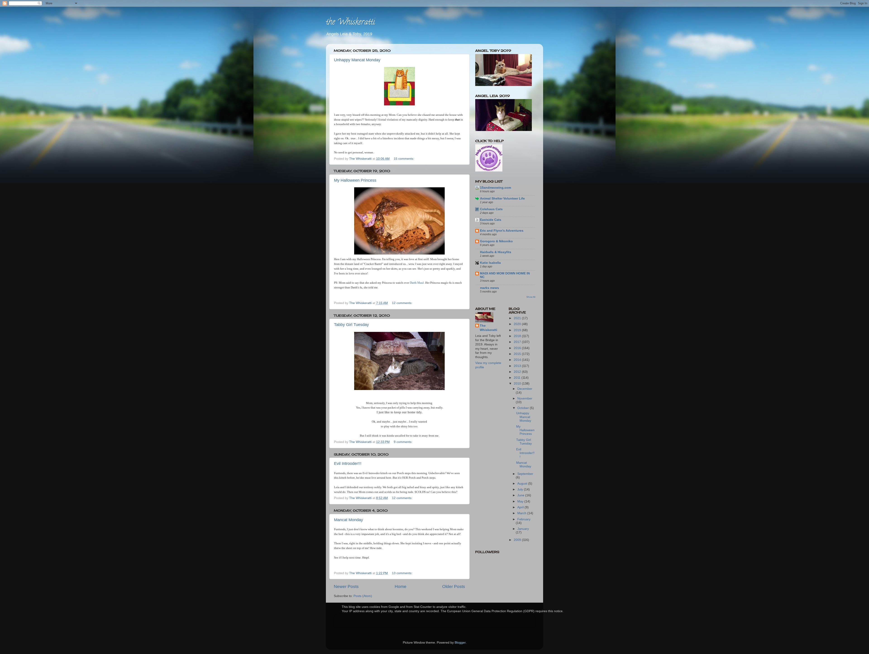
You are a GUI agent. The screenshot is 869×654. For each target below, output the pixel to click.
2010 (518, 383)
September (525, 474)
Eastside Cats (490, 219)
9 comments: (403, 442)
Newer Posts (346, 586)
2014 (518, 359)
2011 (517, 377)
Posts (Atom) (362, 596)
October (523, 408)
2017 (518, 342)
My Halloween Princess (355, 180)
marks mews (489, 288)
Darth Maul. (417, 282)
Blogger (460, 642)
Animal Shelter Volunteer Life (502, 198)
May (520, 501)
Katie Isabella (490, 262)
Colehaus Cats (491, 209)
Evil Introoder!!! (347, 463)
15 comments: (404, 158)
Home (400, 586)
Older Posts (453, 586)
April (521, 507)
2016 (518, 348)
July (520, 489)
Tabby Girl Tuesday (351, 324)
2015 (518, 354)
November (524, 398)
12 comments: (402, 303)
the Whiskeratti (350, 22)
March (522, 513)
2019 (518, 330)
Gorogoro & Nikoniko (496, 241)
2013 (518, 366)
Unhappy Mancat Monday (357, 60)
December (524, 388)
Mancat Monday (348, 520)
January (523, 528)
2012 (518, 371)
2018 (518, 336)
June (521, 495)
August (522, 483)
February (523, 519)
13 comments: (402, 573)
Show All (530, 297)
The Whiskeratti (488, 328)
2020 (518, 324)
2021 (518, 318)
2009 (518, 540)
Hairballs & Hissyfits (495, 252)
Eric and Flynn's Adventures (501, 230)
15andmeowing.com (495, 187)
